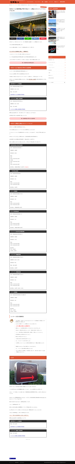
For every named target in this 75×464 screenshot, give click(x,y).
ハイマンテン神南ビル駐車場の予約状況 (17, 109)
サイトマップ (11, 462)
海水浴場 (46, 1)
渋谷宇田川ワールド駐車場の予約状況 (17, 94)
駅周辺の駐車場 (62, 1)
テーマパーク (51, 1)
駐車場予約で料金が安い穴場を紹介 (54, 462)
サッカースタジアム (30, 1)
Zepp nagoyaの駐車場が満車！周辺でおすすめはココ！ (60, 47)
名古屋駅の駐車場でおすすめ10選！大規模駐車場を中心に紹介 (60, 38)
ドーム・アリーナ (37, 1)
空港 (42, 1)
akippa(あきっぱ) (51, 59)
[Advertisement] (18, 447)
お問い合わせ (22, 462)
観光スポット (57, 1)
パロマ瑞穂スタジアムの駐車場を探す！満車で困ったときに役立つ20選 (60, 29)
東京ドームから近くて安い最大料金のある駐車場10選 (60, 12)
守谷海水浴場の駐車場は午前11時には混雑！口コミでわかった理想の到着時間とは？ (60, 21)
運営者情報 (16, 462)
